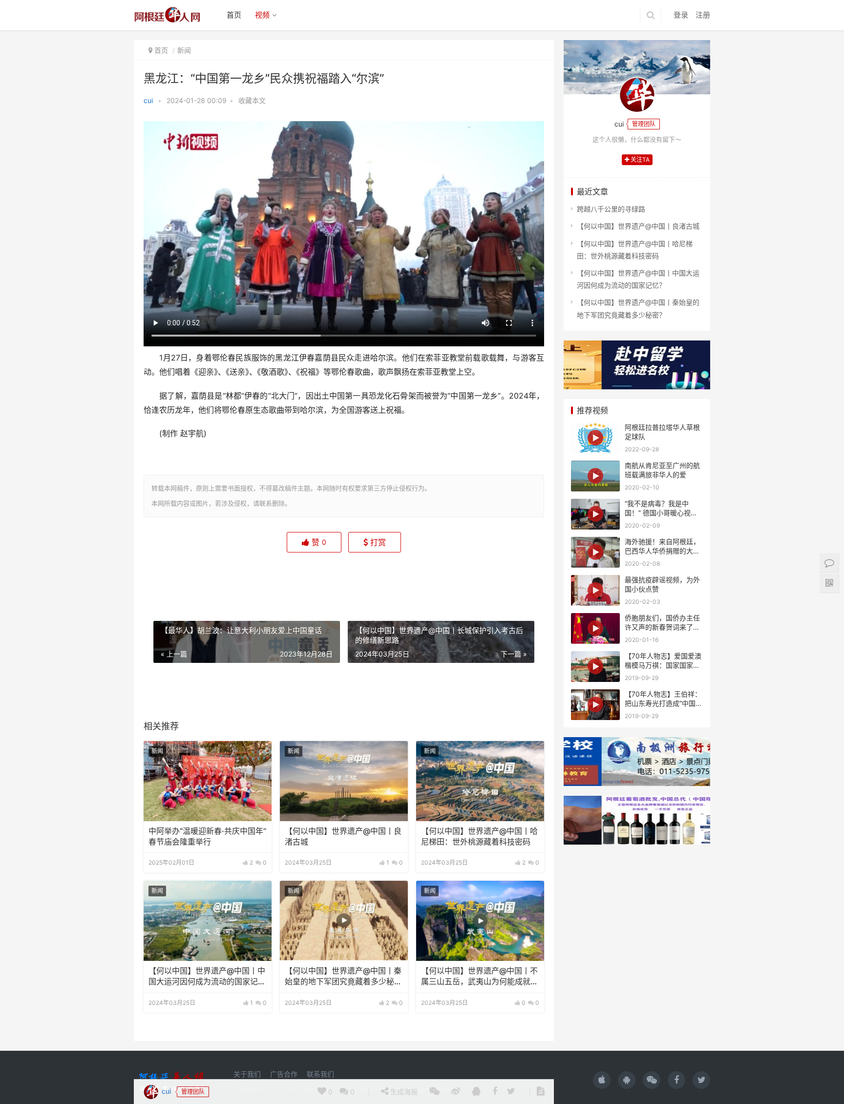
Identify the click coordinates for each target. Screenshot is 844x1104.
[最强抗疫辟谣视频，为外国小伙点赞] (595, 590)
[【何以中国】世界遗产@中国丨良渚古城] (344, 781)
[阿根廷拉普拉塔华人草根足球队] (595, 438)
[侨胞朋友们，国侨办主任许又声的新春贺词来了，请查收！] (595, 628)
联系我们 (320, 1074)
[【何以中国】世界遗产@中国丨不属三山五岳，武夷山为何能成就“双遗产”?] (480, 921)
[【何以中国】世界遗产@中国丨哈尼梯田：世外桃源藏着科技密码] (480, 781)
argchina (438, 1089)
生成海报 (403, 579)
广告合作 (283, 1074)
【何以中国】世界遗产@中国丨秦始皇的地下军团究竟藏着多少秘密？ (343, 977)
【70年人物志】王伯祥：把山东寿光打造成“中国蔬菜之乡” (663, 703)
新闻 (184, 50)
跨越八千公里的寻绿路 (611, 209)
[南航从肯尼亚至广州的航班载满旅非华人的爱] (595, 476)
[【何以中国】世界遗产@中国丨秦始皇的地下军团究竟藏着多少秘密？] (344, 921)
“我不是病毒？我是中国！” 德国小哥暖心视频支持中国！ (661, 513)
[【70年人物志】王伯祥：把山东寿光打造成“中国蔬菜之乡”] (595, 704)
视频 (262, 15)
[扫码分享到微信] (434, 580)
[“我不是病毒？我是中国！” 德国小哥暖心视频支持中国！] (595, 514)
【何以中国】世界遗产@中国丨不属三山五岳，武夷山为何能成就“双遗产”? (479, 977)
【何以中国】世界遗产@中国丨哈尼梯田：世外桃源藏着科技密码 (479, 837)
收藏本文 (252, 100)
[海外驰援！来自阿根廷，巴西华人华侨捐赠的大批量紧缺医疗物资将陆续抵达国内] (595, 552)
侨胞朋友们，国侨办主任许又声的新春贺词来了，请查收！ (662, 627)
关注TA (639, 159)
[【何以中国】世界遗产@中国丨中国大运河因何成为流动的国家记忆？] (208, 921)
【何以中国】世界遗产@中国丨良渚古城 (343, 837)
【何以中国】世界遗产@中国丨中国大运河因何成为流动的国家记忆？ (206, 977)
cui (148, 100)
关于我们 (247, 1074)
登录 (681, 15)
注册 (703, 15)
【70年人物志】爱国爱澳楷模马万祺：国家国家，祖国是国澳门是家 (663, 665)
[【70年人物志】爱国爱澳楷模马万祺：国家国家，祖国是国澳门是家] (595, 666)
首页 (234, 15)
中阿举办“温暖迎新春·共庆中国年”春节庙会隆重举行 (207, 837)
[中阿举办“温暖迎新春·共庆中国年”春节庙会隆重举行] (208, 781)
